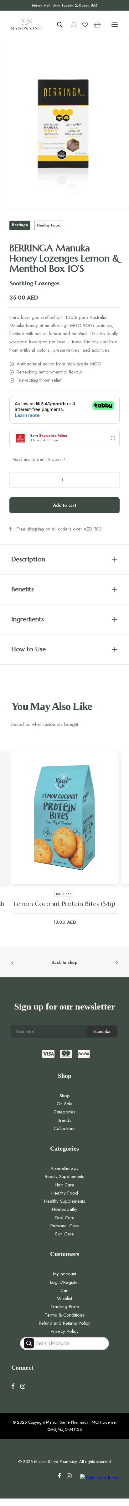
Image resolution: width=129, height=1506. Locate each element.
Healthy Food (48, 225)
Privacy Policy (65, 1331)
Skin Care (64, 1233)
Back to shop (64, 962)
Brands (64, 1120)
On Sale (65, 1103)
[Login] (71, 24)
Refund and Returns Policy (64, 1323)
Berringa (20, 225)
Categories (64, 1111)
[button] (114, 24)
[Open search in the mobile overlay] (57, 24)
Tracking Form (64, 1306)
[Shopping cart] (94, 24)
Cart (64, 1290)
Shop (64, 1095)
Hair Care (64, 1184)
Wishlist (64, 1298)
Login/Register (64, 1282)
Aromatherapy (64, 1168)
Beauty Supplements (64, 1176)
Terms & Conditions (64, 1315)
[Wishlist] (82, 24)
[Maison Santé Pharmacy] (27, 24)
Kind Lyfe (63, 893)
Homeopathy (64, 1209)
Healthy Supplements (64, 1201)
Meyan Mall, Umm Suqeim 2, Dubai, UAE (64, 5)
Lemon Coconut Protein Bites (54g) (64, 904)
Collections (64, 1128)
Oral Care (64, 1217)
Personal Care (64, 1225)
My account (64, 1273)
